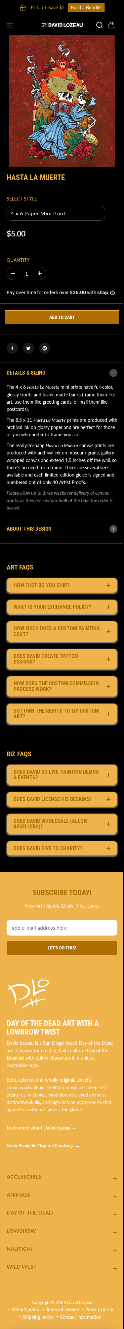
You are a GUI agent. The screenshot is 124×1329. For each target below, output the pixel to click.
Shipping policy (77, 1323)
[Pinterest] (44, 348)
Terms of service (78, 1316)
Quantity (18, 260)
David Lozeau (78, 1309)
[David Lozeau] (62, 25)
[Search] (99, 25)
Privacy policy (42, 1323)
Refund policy (41, 1316)
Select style (22, 198)
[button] (11, 25)
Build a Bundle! (86, 7)
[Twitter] (28, 348)
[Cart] (111, 25)
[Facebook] (12, 348)
